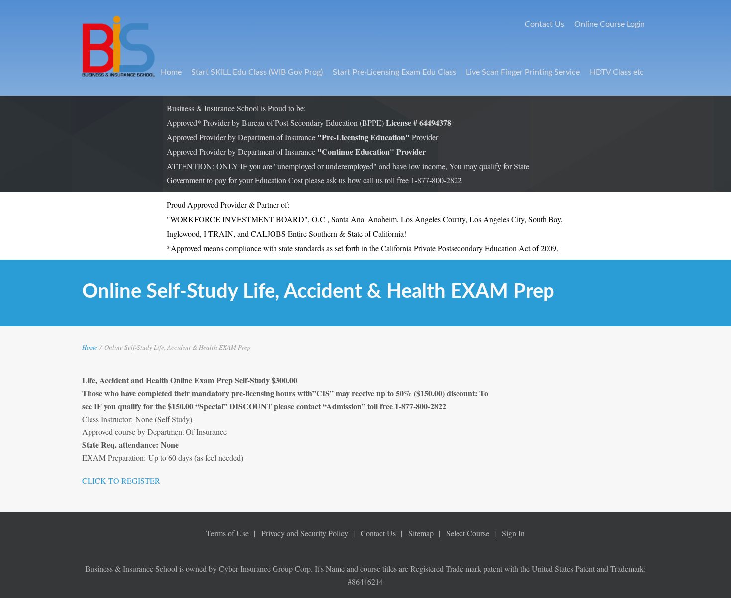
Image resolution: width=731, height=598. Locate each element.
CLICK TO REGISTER (121, 480)
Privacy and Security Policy (304, 533)
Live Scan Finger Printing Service (523, 72)
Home (171, 72)
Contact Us (544, 24)
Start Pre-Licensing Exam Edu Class (394, 72)
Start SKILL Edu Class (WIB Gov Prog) (257, 72)
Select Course (467, 533)
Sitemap (421, 533)
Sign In (513, 533)
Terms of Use (227, 533)
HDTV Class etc (617, 72)
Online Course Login (609, 24)
